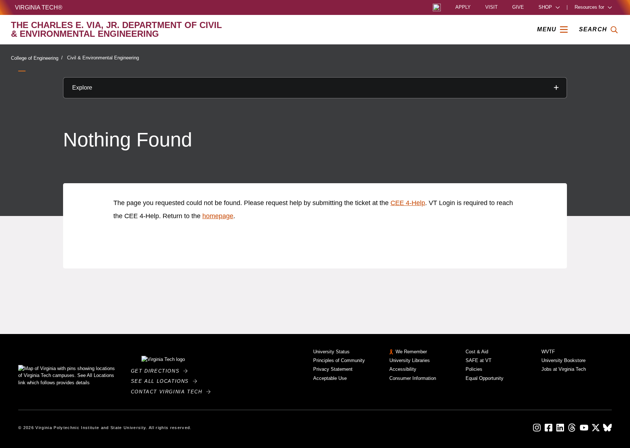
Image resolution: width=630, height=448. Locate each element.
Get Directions (157, 371)
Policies (474, 369)
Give (518, 7)
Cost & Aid (477, 351)
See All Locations (162, 381)
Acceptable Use (330, 378)
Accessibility (402, 369)
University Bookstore (563, 360)
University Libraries (409, 360)
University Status (331, 351)
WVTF (548, 351)
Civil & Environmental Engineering (103, 57)
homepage (217, 216)
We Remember (411, 351)
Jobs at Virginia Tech (563, 369)
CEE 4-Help (407, 203)
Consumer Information (412, 378)
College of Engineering (34, 58)
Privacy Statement (333, 369)
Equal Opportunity (484, 378)
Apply (463, 7)
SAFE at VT (478, 360)
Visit (491, 7)
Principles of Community (339, 360)
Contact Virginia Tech (168, 391)
